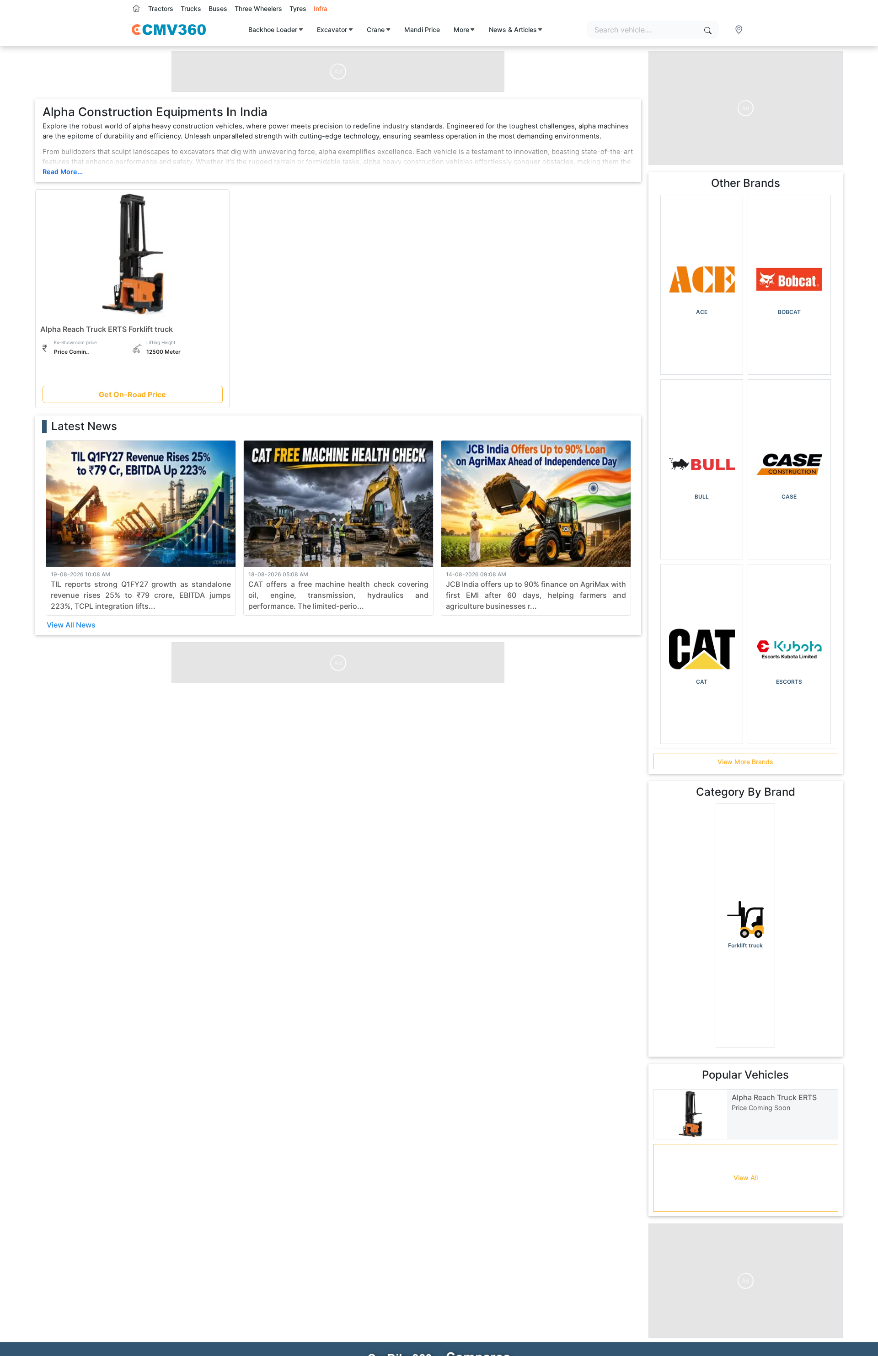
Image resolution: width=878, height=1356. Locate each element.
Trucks (191, 8)
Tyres (297, 8)
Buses (218, 8)
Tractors (160, 8)
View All (745, 1177)
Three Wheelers (258, 8)
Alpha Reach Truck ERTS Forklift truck (106, 329)
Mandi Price (422, 29)
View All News (71, 624)
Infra (320, 8)
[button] (739, 29)
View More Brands (745, 762)
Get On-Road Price (132, 394)
